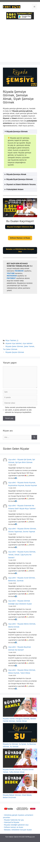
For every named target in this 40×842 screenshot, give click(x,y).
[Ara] (34, 437)
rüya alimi (12, 459)
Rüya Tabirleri (11, 340)
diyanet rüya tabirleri (14, 343)
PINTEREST (11, 278)
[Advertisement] (20, 42)
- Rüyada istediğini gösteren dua (15, 825)
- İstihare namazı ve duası (13, 827)
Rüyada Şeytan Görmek (15, 352)
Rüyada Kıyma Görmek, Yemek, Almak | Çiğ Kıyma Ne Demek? (22, 555)
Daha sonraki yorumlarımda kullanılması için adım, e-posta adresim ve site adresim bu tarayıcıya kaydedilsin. (20, 409)
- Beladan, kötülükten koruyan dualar (17, 830)
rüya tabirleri (27, 343)
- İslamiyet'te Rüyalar (11, 822)
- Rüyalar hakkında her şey (13, 820)
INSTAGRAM (12, 276)
